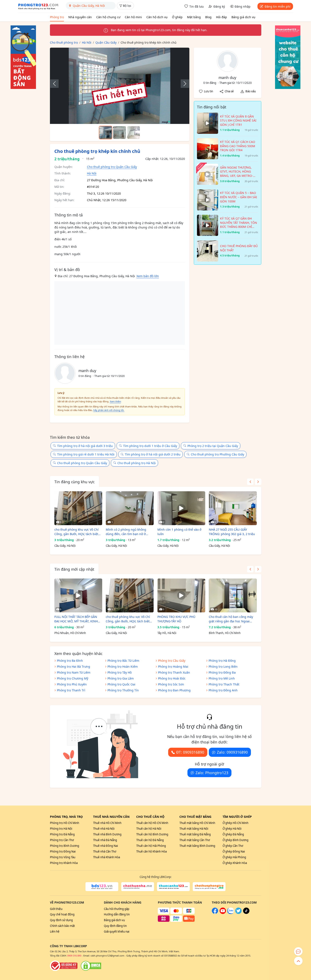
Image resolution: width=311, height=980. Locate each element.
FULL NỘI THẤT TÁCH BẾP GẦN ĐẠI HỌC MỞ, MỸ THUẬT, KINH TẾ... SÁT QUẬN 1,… (76, 619)
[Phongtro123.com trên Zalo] (230, 913)
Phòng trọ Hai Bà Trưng (73, 666)
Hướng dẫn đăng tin (117, 914)
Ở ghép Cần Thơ (233, 846)
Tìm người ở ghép (237, 817)
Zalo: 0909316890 (232, 752)
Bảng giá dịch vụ (243, 17)
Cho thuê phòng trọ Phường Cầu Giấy (217, 454)
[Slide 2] (119, 132)
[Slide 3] (133, 132)
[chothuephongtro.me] (209, 886)
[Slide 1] (105, 132)
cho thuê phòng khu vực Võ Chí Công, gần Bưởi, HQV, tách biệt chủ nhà (76, 531)
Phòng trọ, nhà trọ (66, 817)
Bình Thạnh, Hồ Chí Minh (225, 633)
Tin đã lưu (196, 6)
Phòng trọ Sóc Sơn (171, 684)
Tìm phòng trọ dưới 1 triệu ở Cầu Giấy (150, 446)
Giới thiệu (56, 909)
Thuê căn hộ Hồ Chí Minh (152, 823)
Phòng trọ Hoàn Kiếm (122, 666)
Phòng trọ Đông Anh (223, 690)
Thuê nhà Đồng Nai (105, 846)
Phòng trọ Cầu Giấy (171, 661)
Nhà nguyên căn (80, 17)
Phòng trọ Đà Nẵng (62, 834)
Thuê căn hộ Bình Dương (152, 834)
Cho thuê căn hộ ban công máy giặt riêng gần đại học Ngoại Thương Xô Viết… (231, 619)
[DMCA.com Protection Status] (91, 966)
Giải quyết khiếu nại (116, 931)
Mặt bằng (194, 17)
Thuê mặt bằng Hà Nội (193, 829)
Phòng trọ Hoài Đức (172, 678)
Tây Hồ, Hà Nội (166, 633)
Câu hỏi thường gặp (116, 909)
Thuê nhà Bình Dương (107, 834)
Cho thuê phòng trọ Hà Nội (136, 463)
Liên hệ (54, 931)
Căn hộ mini (133, 17)
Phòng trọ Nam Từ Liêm (73, 672)
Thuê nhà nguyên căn (111, 817)
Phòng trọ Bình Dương (64, 846)
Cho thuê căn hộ (150, 817)
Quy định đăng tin (115, 926)
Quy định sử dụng (61, 920)
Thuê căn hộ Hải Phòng (151, 846)
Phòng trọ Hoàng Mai (173, 666)
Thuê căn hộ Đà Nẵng (150, 840)
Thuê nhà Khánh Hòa (106, 857)
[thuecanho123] (173, 886)
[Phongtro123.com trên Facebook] (215, 913)
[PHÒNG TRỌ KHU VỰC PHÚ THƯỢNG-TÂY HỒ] (181, 595)
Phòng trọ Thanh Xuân (174, 672)
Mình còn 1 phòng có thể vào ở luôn (179, 531)
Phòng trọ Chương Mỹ (72, 678)
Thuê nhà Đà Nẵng (105, 840)
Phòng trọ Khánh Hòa (64, 863)
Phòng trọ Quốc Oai (121, 684)
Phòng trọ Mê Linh (222, 678)
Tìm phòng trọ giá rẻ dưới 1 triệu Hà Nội (85, 454)
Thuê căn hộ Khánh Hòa (151, 851)
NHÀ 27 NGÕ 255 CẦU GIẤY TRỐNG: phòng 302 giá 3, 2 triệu (232, 531)
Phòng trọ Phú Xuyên (72, 684)
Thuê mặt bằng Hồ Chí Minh (197, 823)
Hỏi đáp (221, 17)
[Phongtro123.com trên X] (238, 913)
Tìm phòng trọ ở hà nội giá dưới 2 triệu (152, 454)
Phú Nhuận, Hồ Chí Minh (70, 633)
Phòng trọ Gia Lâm (120, 678)
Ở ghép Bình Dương (235, 840)
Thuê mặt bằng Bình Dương (197, 846)
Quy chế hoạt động (62, 914)
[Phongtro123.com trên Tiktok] (246, 913)
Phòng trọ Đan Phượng (174, 690)
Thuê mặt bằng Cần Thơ (194, 840)
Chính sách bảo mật (62, 926)
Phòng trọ (57, 17)
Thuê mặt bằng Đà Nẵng (195, 834)
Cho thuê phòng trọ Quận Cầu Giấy (112, 167)
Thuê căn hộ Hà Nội (148, 829)
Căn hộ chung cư (108, 17)
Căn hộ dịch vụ (157, 17)
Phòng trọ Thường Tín (123, 690)
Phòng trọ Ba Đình (70, 661)
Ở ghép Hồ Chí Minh (235, 823)
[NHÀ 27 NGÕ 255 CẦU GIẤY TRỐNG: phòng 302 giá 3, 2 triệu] (233, 508)
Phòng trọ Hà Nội (61, 829)
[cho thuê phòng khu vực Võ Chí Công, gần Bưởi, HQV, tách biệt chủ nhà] (78, 508)
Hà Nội (91, 173)
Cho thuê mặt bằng (195, 817)
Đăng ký (219, 6)
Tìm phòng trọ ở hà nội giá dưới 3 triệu (85, 446)
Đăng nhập (242, 6)
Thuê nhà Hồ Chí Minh (107, 823)
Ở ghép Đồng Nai (234, 851)
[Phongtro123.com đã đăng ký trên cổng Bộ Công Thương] (63, 966)
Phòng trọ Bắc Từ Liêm (123, 661)
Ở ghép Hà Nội (232, 829)
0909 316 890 (74, 955)
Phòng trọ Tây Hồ (119, 672)
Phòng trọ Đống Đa (222, 672)
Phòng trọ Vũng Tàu (62, 857)
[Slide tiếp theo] (182, 83)
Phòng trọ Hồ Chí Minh (64, 823)
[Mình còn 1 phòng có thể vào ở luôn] (181, 508)
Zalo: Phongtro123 (211, 772)
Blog (208, 17)
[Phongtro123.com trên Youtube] (223, 913)
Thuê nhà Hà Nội (103, 829)
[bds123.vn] (101, 886)
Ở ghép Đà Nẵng (233, 834)
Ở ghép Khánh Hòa (235, 863)
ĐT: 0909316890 (190, 752)
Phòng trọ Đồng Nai (63, 851)
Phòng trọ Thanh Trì (71, 690)
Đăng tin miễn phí (277, 6)
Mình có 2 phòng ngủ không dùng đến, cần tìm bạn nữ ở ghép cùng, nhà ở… (126, 531)
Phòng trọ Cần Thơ (62, 840)
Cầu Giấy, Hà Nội (65, 546)
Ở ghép (177, 17)
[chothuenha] (137, 886)
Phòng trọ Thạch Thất (224, 684)
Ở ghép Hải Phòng (234, 857)
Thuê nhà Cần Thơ (104, 851)
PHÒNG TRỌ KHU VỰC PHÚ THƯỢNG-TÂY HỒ (176, 619)
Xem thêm (115, 401)
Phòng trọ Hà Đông (222, 661)
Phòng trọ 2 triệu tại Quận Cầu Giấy (212, 446)
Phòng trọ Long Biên (223, 666)
